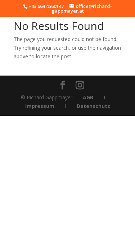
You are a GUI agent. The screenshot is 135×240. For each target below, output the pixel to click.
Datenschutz (93, 106)
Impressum (39, 106)
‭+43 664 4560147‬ (46, 6)
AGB (88, 97)
